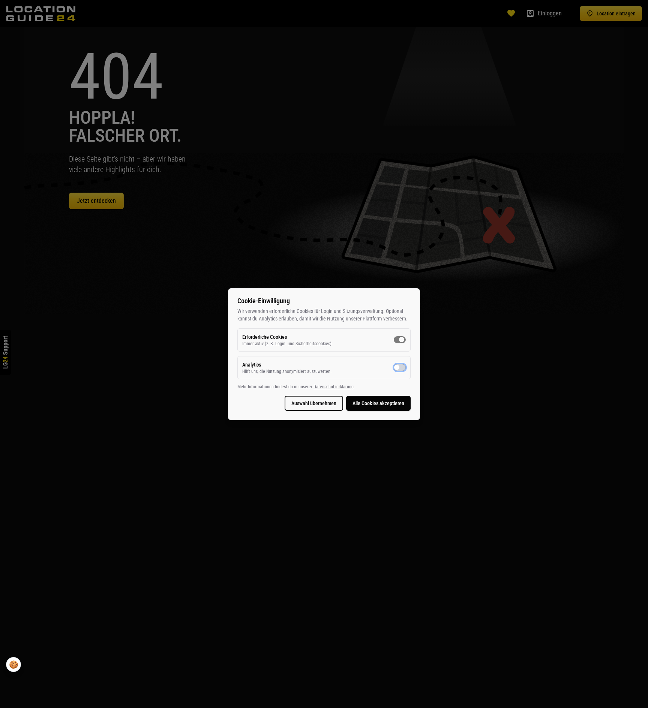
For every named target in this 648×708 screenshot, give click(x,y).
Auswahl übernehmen (313, 403)
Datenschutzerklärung (334, 386)
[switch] (400, 339)
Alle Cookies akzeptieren (378, 403)
